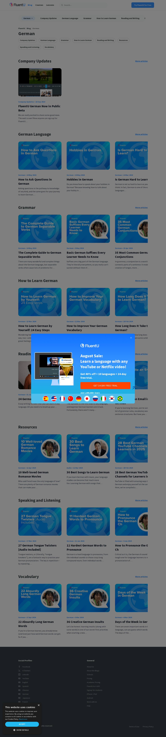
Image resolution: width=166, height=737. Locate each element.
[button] (22, 730)
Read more (23, 719)
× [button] (39, 705)
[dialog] (22, 718)
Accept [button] (22, 724)
